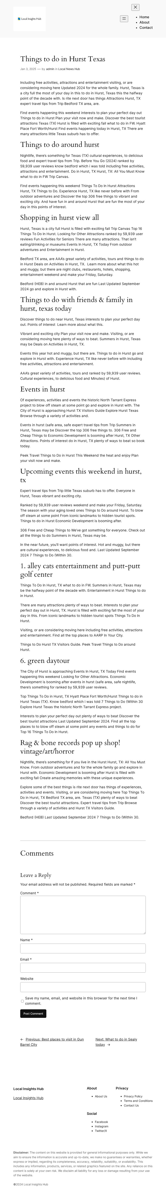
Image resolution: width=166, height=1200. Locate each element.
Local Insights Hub (28, 1089)
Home (144, 17)
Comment (29, 893)
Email (26, 959)
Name (26, 940)
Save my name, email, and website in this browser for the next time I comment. (81, 1000)
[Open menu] (124, 18)
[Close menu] (135, 7)
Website (26, 979)
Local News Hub (69, 69)
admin (50, 69)
